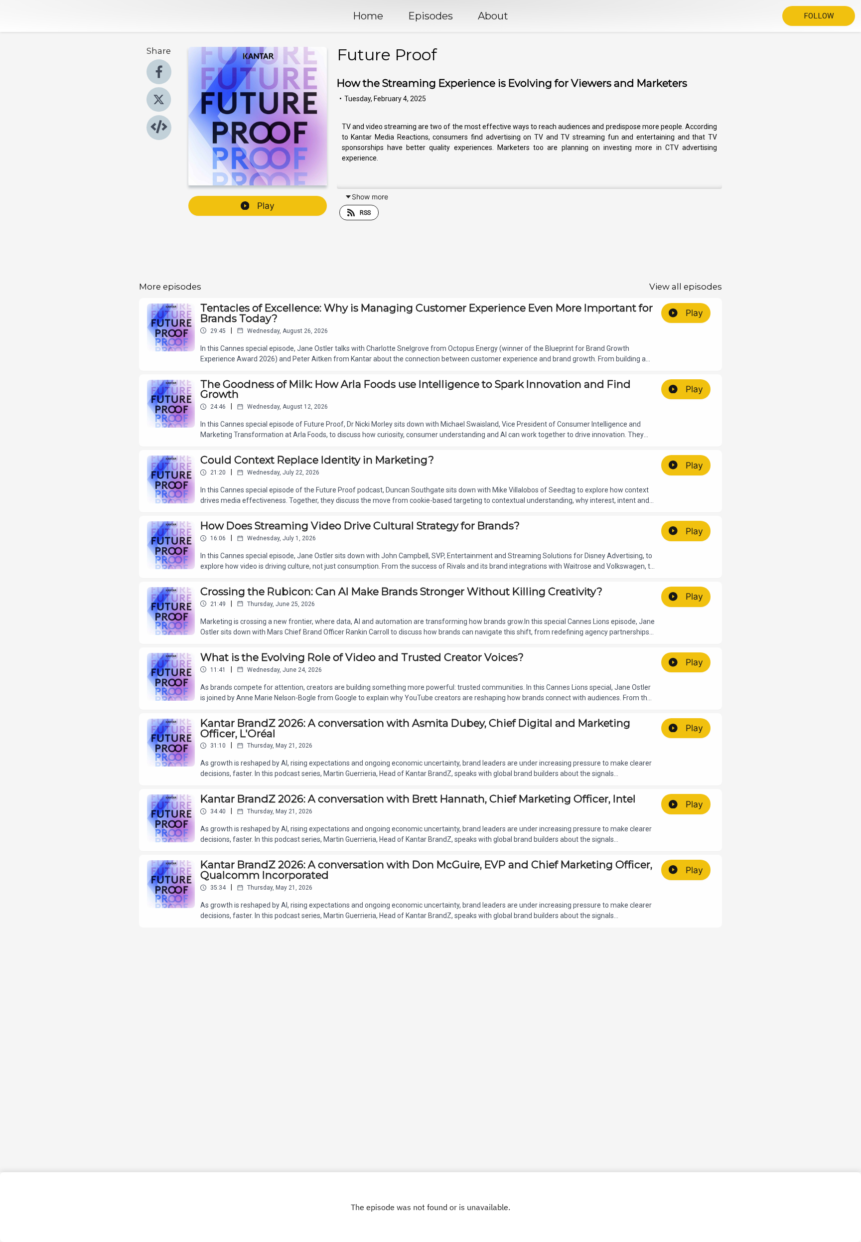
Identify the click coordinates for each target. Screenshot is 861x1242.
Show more (370, 196)
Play (266, 205)
